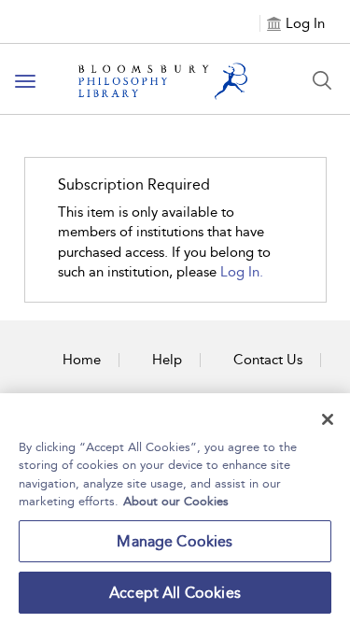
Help (167, 359)
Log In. (241, 271)
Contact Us (267, 359)
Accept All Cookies (175, 593)
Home (82, 359)
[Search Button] (322, 80)
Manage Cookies (174, 541)
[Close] (327, 419)
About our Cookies (176, 501)
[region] (175, 508)
